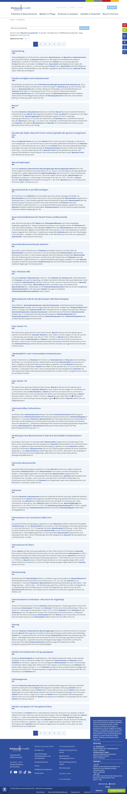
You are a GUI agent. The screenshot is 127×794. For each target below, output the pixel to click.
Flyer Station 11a (19, 326)
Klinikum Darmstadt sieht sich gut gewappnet (32, 652)
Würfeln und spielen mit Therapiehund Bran (32, 706)
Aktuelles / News (65, 774)
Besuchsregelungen (21, 162)
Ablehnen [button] (99, 790)
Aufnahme (16, 490)
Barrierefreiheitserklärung (58, 792)
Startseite (12, 19)
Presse (80, 7)
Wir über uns (39, 750)
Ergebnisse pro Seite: (16, 39)
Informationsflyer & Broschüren (26, 408)
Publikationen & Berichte (43, 769)
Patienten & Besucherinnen (24, 13)
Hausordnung (18, 51)
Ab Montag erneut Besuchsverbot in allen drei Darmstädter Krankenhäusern (46, 435)
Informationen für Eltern (23, 545)
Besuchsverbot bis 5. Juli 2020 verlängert (30, 189)
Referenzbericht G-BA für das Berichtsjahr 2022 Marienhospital (40, 299)
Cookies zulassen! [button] (116, 790)
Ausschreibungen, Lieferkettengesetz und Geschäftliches (43, 756)
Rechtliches (41, 792)
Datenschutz (75, 792)
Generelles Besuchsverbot (24, 463)
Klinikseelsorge (19, 572)
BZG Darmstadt (64, 768)
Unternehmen (61, 7)
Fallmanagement (19, 679)
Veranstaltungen (65, 779)
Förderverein (39, 773)
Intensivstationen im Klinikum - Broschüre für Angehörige (38, 599)
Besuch (15, 105)
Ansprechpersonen (41, 762)
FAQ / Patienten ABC (21, 271)
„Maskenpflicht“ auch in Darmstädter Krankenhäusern (36, 353)
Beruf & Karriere (110, 13)
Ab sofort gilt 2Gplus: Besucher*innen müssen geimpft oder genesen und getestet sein (49, 134)
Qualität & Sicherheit (90, 13)
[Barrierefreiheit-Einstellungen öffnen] (4, 789)
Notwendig (103, 784)
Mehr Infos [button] (96, 739)
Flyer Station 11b (19, 381)
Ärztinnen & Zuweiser (68, 13)
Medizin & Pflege (47, 13)
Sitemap (15, 624)
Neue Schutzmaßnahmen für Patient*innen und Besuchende (39, 217)
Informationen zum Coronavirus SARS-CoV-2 (32, 517)
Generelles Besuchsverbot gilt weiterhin (30, 244)
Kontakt (72, 7)
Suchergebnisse (20, 19)
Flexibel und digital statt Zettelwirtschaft (30, 78)
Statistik (113, 784)
